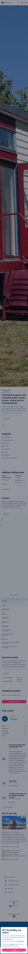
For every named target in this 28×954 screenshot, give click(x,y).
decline (12, 944)
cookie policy (20, 941)
